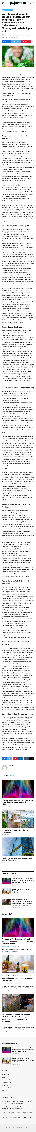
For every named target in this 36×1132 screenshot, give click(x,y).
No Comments (6, 37)
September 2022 (6, 1088)
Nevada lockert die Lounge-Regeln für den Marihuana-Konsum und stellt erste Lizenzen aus (23, 891)
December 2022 (6, 1080)
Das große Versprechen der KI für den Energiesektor (16, 1117)
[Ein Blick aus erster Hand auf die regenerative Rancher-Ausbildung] (18, 846)
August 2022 (5, 1090)
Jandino (9, 35)
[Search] (33, 3)
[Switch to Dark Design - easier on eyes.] (31, 3)
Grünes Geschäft (7, 10)
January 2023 (5, 1077)
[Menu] (3, 3)
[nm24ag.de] (17, 3)
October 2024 (5, 1074)
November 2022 (6, 1082)
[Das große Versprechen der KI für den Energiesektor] (18, 819)
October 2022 (5, 1085)
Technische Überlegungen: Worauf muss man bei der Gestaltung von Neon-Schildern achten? (17, 802)
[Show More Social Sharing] (32, 41)
